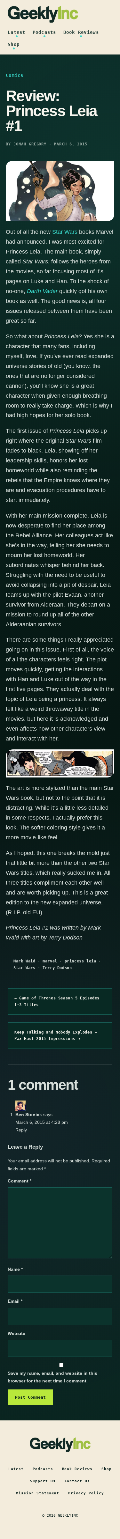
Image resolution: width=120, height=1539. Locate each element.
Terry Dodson (57, 968)
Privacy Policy (86, 1493)
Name (15, 1269)
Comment (19, 1180)
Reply (21, 1129)
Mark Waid (24, 961)
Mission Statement (38, 1493)
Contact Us (77, 1481)
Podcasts (44, 32)
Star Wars (64, 232)
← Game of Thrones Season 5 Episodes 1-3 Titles (57, 1001)
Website (16, 1333)
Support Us (43, 1481)
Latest (17, 32)
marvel (50, 961)
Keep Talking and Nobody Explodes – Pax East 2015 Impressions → (55, 1035)
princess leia (80, 961)
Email (15, 1301)
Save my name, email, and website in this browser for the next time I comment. (52, 1377)
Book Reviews (81, 32)
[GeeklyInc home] (43, 14)
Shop (14, 44)
